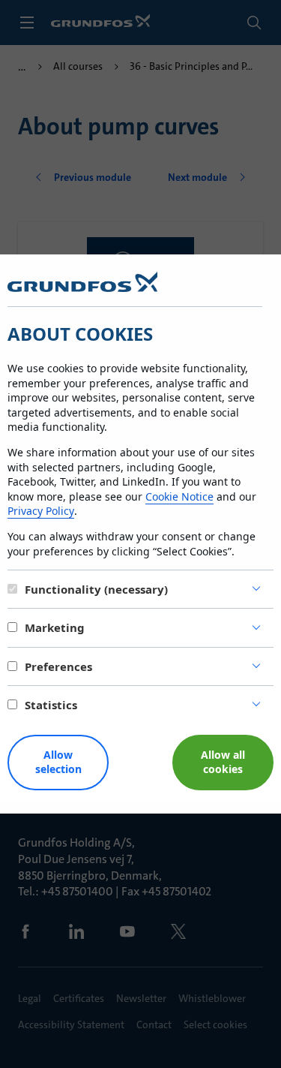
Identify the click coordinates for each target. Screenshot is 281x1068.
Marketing (55, 627)
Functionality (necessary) (96, 589)
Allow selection (58, 762)
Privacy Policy (40, 511)
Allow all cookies (223, 762)
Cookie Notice (179, 496)
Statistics (51, 704)
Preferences (58, 666)
